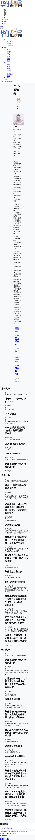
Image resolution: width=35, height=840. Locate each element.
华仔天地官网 (8, 828)
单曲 (18, 99)
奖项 (5, 17)
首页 (5, 10)
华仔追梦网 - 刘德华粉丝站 (19, 831)
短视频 (6, 19)
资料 (5, 21)
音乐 (5, 16)
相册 (5, 23)
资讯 (5, 12)
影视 (5, 14)
